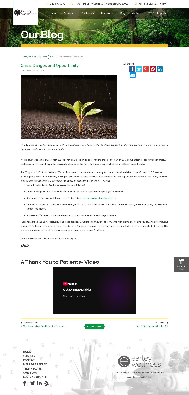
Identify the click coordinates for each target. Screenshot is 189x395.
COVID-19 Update (157, 13)
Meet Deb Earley (35, 364)
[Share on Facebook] (132, 69)
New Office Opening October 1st (152, 326)
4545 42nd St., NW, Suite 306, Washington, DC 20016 (101, 3)
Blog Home (94, 326)
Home (53, 13)
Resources (106, 13)
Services (68, 13)
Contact (136, 13)
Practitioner (88, 13)
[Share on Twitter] (139, 69)
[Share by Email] (133, 75)
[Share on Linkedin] (160, 69)
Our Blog (30, 372)
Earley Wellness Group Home (35, 57)
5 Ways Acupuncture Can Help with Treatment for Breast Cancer (43, 326)
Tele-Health (32, 368)
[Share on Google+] (146, 69)
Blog (122, 13)
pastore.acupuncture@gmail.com (99, 198)
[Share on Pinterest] (153, 69)
